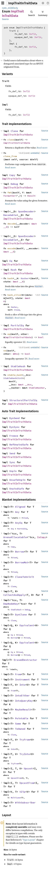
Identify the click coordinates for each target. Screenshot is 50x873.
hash (10, 278)
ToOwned (20, 728)
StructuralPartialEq (23, 400)
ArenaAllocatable (15, 537)
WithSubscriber (25, 802)
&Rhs (15, 353)
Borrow (19, 551)
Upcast (28, 768)
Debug (14, 183)
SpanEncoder (26, 236)
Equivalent (26, 625)
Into (22, 684)
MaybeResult (23, 709)
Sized (16, 310)
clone (10, 139)
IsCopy (41, 537)
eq (8, 334)
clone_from (10, 156)
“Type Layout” (29, 839)
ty (17, 8)
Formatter (9, 195)
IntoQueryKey (24, 700)
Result (31, 195)
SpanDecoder (26, 211)
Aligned (20, 506)
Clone (14, 131)
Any (17, 511)
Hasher (25, 278)
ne (4, 350)
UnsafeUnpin (17, 479)
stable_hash (14, 375)
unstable (35, 153)
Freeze (13, 435)
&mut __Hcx (24, 384)
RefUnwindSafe (18, 444)
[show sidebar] (2, 3)
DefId (32, 34)
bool (40, 337)
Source (5, 19)
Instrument (22, 679)
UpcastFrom (16, 778)
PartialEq (17, 325)
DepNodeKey (10, 603)
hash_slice (14, 295)
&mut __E (8, 251)
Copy (12, 175)
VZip (22, 791)
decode (11, 223)
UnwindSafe (16, 488)
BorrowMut (21, 562)
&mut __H (18, 281)
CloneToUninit (24, 576)
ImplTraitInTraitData (22, 3)
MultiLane (15, 797)
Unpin (13, 471)
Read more (42, 147)
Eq (10, 260)
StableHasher (37, 387)
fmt (9, 192)
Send (12, 453)
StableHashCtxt (12, 378)
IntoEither (22, 695)
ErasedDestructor (25, 659)
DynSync (14, 426)
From (18, 674)
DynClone (21, 614)
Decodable (10, 215)
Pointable (21, 718)
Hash (14, 269)
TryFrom (24, 739)
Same (18, 723)
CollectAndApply (14, 594)
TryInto (24, 754)
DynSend (14, 418)
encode (11, 248)
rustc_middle (8, 8)
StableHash (18, 366)
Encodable (10, 239)
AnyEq (18, 522)
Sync (12, 462)
